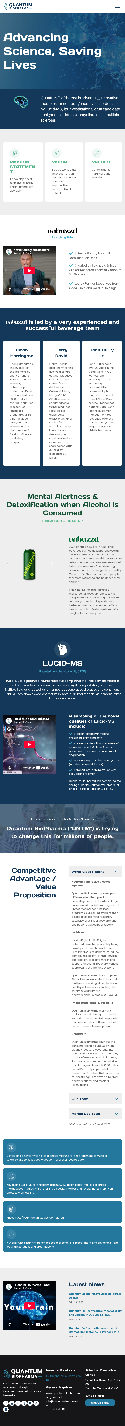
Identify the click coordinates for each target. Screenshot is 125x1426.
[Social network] (6, 1410)
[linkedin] (18, 1404)
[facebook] (6, 1404)
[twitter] (24, 1404)
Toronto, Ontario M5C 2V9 (102, 1388)
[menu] (118, 6)
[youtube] (30, 1404)
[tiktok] (36, 1404)
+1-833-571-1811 (56, 1409)
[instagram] (12, 1404)
